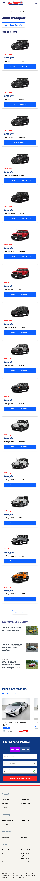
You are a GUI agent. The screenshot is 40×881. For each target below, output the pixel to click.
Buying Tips (25, 804)
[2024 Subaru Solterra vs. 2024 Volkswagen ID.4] (32, 664)
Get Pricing (19, 104)
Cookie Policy (7, 854)
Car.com (24, 837)
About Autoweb (7, 820)
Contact (5, 824)
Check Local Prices (20, 778)
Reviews (5, 804)
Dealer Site (25, 820)
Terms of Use (7, 850)
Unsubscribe (26, 862)
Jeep (10, 11)
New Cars (14, 750)
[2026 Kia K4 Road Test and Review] (32, 630)
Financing (5, 807)
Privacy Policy (26, 850)
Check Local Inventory (19, 66)
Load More (18, 612)
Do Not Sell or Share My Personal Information (28, 856)
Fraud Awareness (8, 862)
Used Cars (25, 750)
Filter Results (15, 25)
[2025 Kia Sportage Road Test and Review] (32, 647)
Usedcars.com (7, 837)
